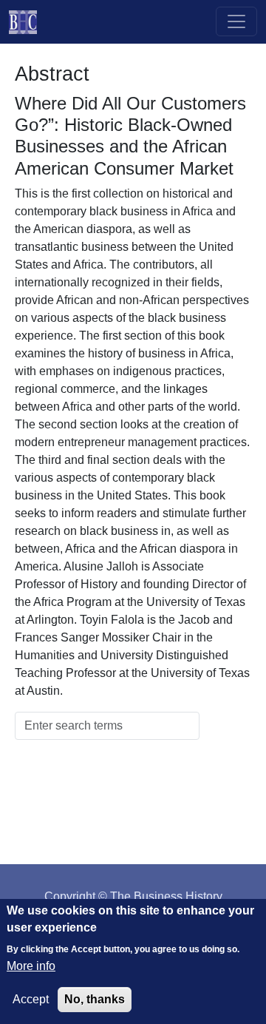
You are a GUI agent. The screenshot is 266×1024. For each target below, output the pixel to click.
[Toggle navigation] (236, 21)
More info (31, 966)
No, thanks (94, 999)
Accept (31, 999)
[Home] (29, 22)
